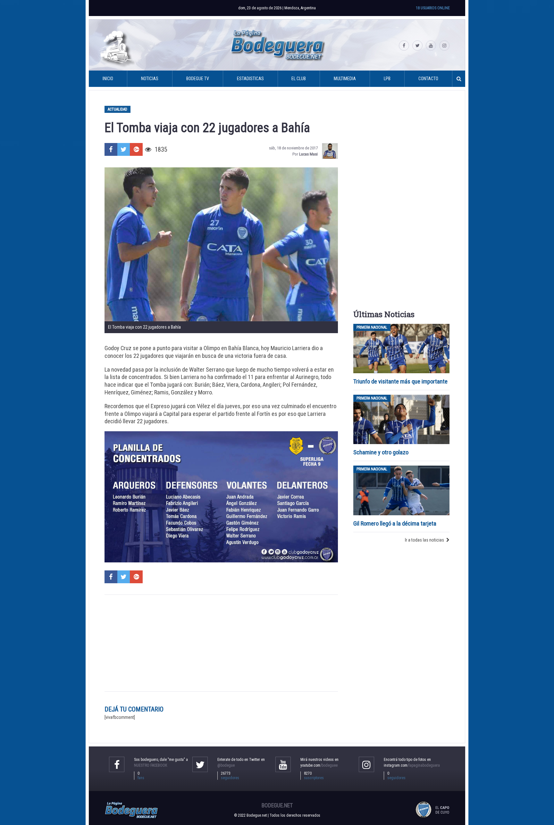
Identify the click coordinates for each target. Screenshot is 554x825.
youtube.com (319, 765)
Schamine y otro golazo (380, 452)
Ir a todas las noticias (424, 540)
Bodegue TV (197, 78)
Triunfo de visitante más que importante (400, 381)
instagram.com (412, 765)
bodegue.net (277, 805)
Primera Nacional (372, 327)
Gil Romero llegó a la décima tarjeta (394, 523)
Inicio (108, 78)
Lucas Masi (308, 154)
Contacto (428, 78)
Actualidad (117, 109)
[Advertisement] (221, 643)
